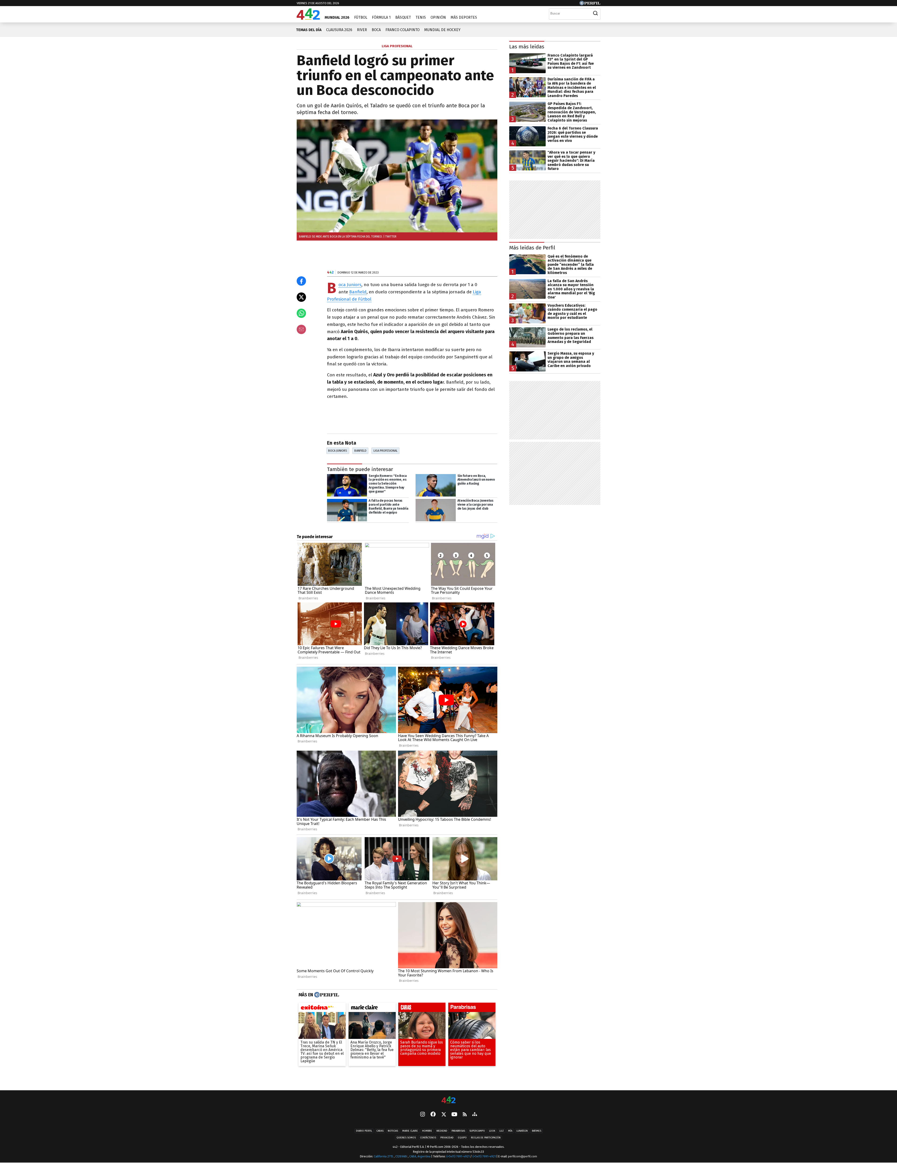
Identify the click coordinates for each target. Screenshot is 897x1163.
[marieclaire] (372, 1008)
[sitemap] (474, 1114)
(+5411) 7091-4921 (458, 1156)
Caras (380, 1130)
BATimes (536, 1130)
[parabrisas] (471, 1008)
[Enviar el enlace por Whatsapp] (301, 313)
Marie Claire (410, 1130)
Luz (501, 1130)
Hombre (427, 1130)
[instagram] (422, 1114)
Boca (376, 30)
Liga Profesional (386, 450)
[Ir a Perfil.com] (589, 4)
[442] (448, 1100)
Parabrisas (458, 1130)
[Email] (301, 329)
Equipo (462, 1137)
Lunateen (522, 1130)
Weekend (441, 1130)
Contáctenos (428, 1137)
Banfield (358, 292)
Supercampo (477, 1130)
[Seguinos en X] (443, 1114)
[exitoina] (322, 1008)
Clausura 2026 (339, 30)
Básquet (403, 17)
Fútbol (360, 17)
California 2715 (384, 1156)
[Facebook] (433, 1115)
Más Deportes (464, 17)
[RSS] (465, 1114)
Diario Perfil (364, 1130)
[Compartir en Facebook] (301, 281)
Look (492, 1130)
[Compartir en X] (301, 297)
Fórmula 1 (381, 17)
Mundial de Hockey (442, 30)
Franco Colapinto (402, 30)
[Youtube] (454, 1114)
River (362, 30)
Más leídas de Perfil (532, 248)
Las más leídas (526, 46)
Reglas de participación (486, 1137)
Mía (510, 1130)
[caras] (421, 1008)
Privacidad (447, 1137)
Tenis (421, 17)
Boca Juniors (349, 285)
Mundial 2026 (337, 17)
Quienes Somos (406, 1137)
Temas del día (308, 30)
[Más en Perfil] (326, 995)
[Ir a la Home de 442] (308, 18)
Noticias (393, 1130)
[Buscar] (595, 13)
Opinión (438, 17)
